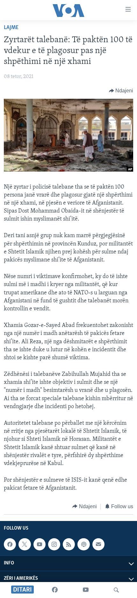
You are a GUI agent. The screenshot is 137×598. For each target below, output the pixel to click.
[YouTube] (86, 590)
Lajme (11, 28)
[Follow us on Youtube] (39, 544)
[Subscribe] (98, 544)
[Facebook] (55, 590)
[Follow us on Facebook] (10, 544)
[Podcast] (83, 544)
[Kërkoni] (116, 590)
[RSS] (69, 544)
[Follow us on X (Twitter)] (24, 544)
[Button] (121, 91)
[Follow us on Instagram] (54, 544)
